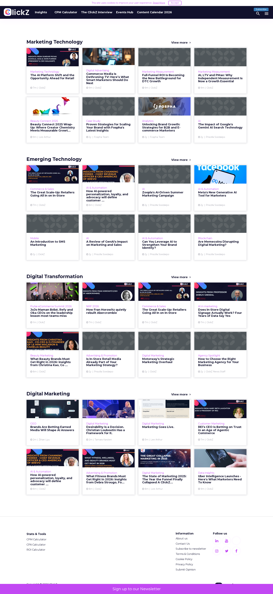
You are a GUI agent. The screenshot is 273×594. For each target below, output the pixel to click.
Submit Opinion (186, 569)
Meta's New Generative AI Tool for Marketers (220, 188)
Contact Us (183, 543)
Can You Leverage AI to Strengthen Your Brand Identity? (164, 237)
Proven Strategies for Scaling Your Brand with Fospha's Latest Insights (108, 120)
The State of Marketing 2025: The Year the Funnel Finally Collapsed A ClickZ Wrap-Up (164, 472)
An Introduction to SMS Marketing (53, 237)
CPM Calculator (66, 12)
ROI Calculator (36, 549)
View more (179, 42)
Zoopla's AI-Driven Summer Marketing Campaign (164, 188)
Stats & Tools (36, 534)
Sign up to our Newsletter (136, 589)
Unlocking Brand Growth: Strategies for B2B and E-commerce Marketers (164, 120)
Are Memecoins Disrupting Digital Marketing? (220, 237)
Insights (41, 12)
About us (181, 538)
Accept (175, 2)
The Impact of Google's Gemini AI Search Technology (220, 120)
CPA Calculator (36, 544)
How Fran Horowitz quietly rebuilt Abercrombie (108, 305)
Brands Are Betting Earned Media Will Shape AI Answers (53, 422)
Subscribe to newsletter (191, 548)
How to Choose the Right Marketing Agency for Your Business (220, 354)
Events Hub (124, 12)
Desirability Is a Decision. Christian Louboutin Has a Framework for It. (108, 422)
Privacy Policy (184, 564)
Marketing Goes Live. (164, 422)
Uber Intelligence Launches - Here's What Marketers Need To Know (220, 472)
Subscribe (261, 9)
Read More (159, 2)
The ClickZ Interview (96, 12)
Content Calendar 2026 (154, 12)
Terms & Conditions (188, 553)
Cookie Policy (184, 559)
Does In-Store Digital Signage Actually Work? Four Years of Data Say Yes (220, 305)
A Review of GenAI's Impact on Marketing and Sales (108, 237)
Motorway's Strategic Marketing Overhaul (164, 354)
